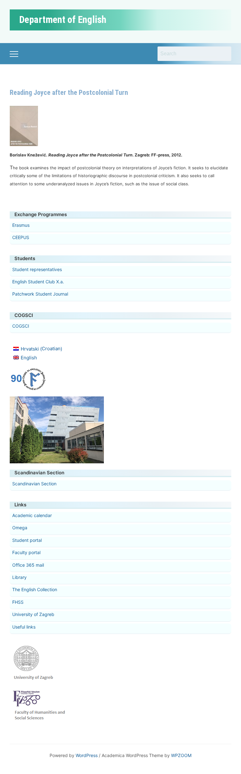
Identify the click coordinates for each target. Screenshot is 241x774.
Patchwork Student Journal (40, 294)
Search (223, 53)
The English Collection (34, 589)
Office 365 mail (28, 565)
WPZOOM (181, 755)
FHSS (18, 602)
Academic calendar (32, 515)
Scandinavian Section (34, 483)
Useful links (23, 627)
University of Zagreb (33, 614)
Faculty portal (26, 552)
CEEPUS (20, 237)
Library (19, 577)
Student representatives (37, 269)
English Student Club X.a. (38, 281)
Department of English (62, 19)
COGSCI (20, 326)
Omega (19, 527)
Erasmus (20, 225)
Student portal (27, 540)
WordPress (87, 755)
